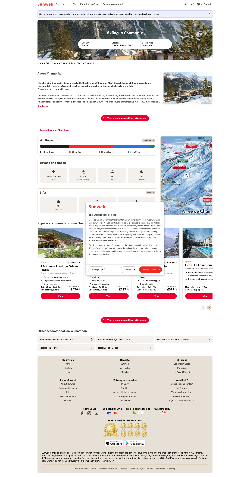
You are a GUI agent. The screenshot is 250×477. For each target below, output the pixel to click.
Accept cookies (149, 269)
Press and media (68, 396)
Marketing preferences (125, 396)
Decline (128, 269)
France (68, 364)
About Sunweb (68, 384)
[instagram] (89, 414)
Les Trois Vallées (182, 364)
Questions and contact (182, 384)
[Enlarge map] (186, 175)
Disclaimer (125, 400)
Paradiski (182, 368)
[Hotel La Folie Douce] (205, 265)
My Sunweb (181, 388)
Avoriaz (125, 364)
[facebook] (82, 414)
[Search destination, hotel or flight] (185, 4)
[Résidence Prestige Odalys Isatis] (60, 265)
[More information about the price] (79, 289)
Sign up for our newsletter (182, 400)
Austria (68, 368)
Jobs (68, 392)
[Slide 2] (187, 212)
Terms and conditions (182, 392)
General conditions (107, 468)
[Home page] (45, 4)
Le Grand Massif (182, 372)
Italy (68, 372)
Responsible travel (68, 388)
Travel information (182, 396)
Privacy (125, 384)
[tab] (54, 130)
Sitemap (68, 400)
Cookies (125, 388)
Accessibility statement (125, 392)
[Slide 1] (185, 212)
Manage (95, 269)
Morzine (125, 372)
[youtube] (96, 414)
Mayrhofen (125, 368)
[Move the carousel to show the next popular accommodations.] (209, 307)
